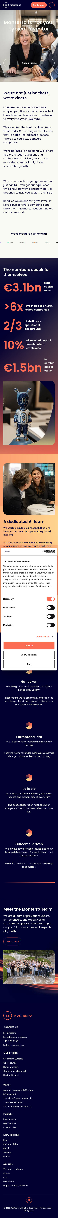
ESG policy (29, 1211)
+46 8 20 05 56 (10, 1041)
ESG (5, 1177)
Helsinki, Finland (10, 1075)
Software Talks (10, 1144)
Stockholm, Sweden (13, 1058)
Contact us (10, 1026)
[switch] (51, 607)
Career (6, 1173)
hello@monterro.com (13, 1045)
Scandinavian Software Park (17, 1106)
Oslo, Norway (9, 1062)
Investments (9, 1119)
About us (8, 1164)
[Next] (29, 413)
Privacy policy (46, 1208)
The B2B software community (18, 1098)
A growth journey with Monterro (18, 1090)
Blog (5, 1140)
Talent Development (13, 1102)
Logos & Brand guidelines (15, 1185)
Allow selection (29, 655)
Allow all (29, 645)
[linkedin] (29, 1200)
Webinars (8, 1152)
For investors (9, 1033)
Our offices (10, 1052)
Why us (7, 1084)
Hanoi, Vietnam (10, 1067)
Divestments (9, 1123)
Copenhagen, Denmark (14, 1071)
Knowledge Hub (11, 1134)
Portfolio (8, 1114)
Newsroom (8, 1181)
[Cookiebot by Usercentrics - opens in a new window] (42, 551)
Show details (42, 636)
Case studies (9, 1127)
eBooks (6, 1148)
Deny (29, 664)
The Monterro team (13, 1169)
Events (6, 1156)
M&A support (9, 1094)
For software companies (15, 1037)
